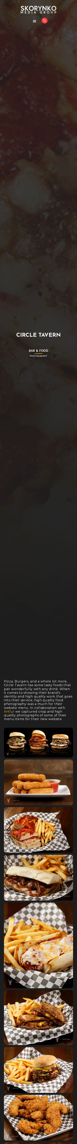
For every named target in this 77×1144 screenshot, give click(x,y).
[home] (38, 10)
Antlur (9, 711)
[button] (34, 21)
